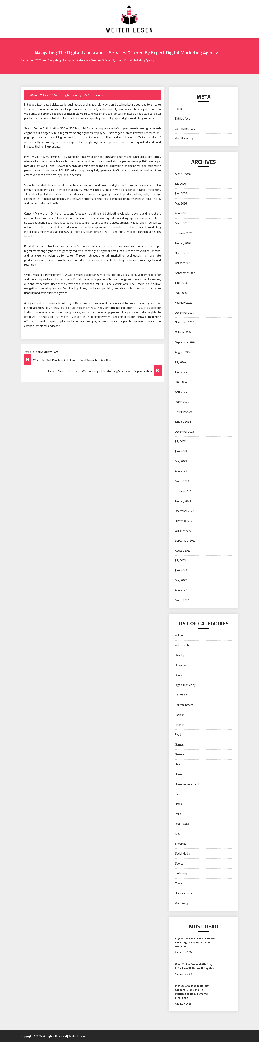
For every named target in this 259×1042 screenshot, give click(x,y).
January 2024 (183, 421)
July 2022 (180, 560)
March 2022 (182, 600)
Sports (179, 863)
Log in (178, 109)
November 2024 (184, 322)
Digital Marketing (72, 95)
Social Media (182, 853)
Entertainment (184, 705)
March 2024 (182, 402)
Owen (34, 95)
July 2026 (180, 183)
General (179, 754)
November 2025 (184, 253)
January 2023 (183, 501)
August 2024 (183, 352)
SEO (177, 834)
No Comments (96, 95)
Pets (178, 814)
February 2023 (183, 491)
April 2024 (181, 392)
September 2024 (185, 342)
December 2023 (184, 431)
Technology (182, 873)
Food (178, 734)
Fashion (179, 715)
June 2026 (181, 193)
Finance (179, 724)
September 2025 (185, 273)
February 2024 (183, 412)
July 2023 (180, 441)
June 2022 (181, 570)
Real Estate (182, 824)
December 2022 (184, 511)
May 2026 (181, 203)
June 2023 (181, 451)
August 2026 (183, 174)
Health (179, 764)
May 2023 (181, 461)
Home (178, 774)
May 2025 (181, 293)
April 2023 (181, 471)
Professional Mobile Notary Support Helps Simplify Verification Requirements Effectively (192, 992)
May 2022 (181, 580)
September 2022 (185, 540)
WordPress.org (184, 138)
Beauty (179, 655)
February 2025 (183, 302)
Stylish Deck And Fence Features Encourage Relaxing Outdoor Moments (195, 942)
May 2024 (181, 382)
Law (177, 794)
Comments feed (185, 128)
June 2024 (181, 372)
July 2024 (180, 362)
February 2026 (183, 233)
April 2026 (181, 213)
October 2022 (183, 531)
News (178, 804)
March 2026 (182, 223)
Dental (179, 675)
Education (181, 695)
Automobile (182, 645)
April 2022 (181, 590)
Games (179, 744)
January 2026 (183, 243)
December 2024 (184, 312)
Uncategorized (184, 893)
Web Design (182, 903)
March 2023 (182, 481)
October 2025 (183, 263)
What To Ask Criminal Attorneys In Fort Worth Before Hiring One (194, 966)
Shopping (180, 843)
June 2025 (181, 283)
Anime (179, 635)
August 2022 (183, 550)
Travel (179, 883)
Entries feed (182, 118)
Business (180, 665)
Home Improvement (187, 784)
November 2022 (184, 521)
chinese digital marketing (111, 218)
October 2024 (183, 332)
